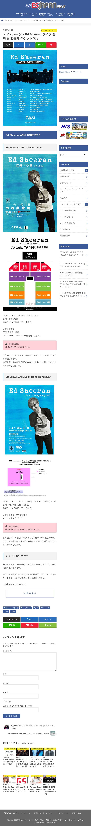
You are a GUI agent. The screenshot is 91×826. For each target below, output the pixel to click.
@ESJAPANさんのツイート (70, 72)
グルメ (64, 198)
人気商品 (65, 229)
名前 (4, 674)
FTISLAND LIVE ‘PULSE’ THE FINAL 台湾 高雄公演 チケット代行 (72, 254)
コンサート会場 (68, 210)
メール (5, 683)
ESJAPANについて (21, 14)
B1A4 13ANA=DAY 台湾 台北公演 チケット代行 (72, 274)
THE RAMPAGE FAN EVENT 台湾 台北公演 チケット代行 (72, 265)
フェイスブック (60, 14)
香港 (13, 611)
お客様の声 (42, 14)
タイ (36, 608)
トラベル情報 (66, 217)
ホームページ (33, 14)
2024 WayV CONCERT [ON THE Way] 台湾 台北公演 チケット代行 (73, 295)
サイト (5, 692)
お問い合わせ (71, 14)
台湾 (6, 611)
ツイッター (50, 14)
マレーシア (45, 608)
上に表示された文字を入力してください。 (18, 706)
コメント (7, 651)
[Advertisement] (75, 43)
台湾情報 (65, 236)
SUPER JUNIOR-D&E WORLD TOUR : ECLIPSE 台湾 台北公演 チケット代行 (72, 284)
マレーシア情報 (67, 223)
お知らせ (65, 176)
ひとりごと (66, 183)
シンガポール (26, 608)
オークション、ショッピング (71, 190)
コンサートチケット (11, 608)
